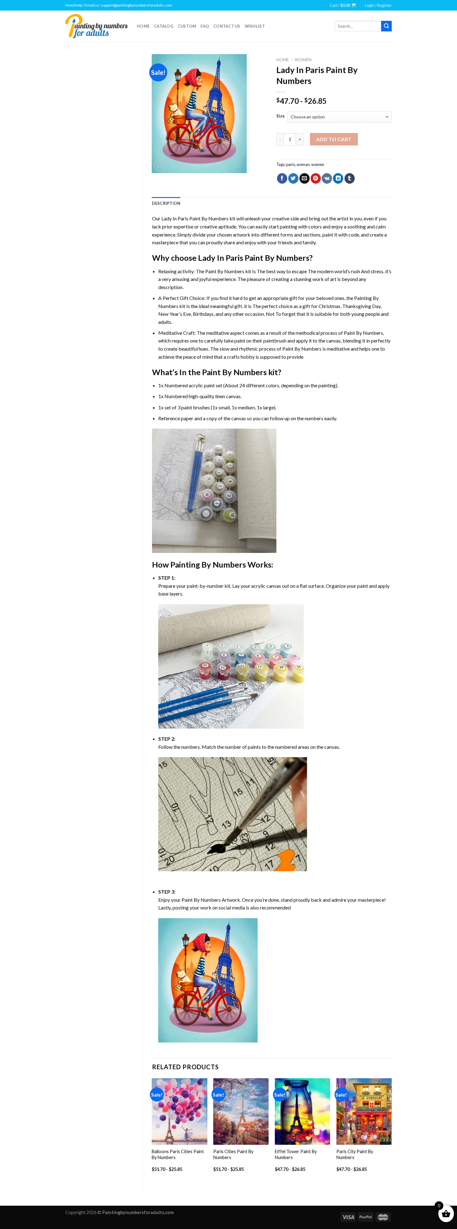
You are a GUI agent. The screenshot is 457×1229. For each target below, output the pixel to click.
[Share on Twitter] (293, 178)
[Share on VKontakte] (327, 178)
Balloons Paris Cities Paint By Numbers (178, 1154)
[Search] (386, 26)
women (317, 164)
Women (303, 59)
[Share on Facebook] (282, 178)
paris (290, 164)
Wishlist (255, 26)
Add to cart (333, 139)
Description (166, 203)
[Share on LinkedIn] (338, 178)
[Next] (391, 1130)
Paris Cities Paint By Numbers (233, 1154)
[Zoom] (160, 165)
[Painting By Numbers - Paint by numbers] (96, 26)
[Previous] (152, 1130)
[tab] (166, 203)
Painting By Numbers (208, 564)
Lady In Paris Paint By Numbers (194, 218)
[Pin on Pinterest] (316, 178)
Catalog (163, 26)
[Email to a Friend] (304, 178)
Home (143, 26)
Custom (187, 26)
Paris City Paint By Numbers (354, 1154)
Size (280, 116)
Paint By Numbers (224, 271)
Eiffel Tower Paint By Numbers (296, 1154)
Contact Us (226, 26)
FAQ (205, 26)
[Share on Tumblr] (349, 178)
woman (303, 164)
